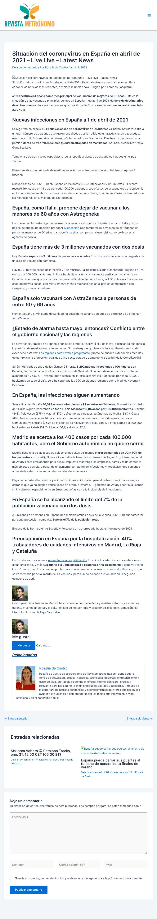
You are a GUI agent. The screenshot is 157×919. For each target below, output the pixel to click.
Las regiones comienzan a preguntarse (64, 353)
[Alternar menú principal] (149, 15)
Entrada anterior (16, 718)
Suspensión (71, 228)
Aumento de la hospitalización (67, 560)
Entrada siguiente (140, 718)
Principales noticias (46, 759)
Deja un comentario (24, 67)
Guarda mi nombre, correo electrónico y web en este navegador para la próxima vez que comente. (78, 878)
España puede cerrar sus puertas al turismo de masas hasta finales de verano (110, 763)
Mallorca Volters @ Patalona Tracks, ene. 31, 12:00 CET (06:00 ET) (41, 752)
